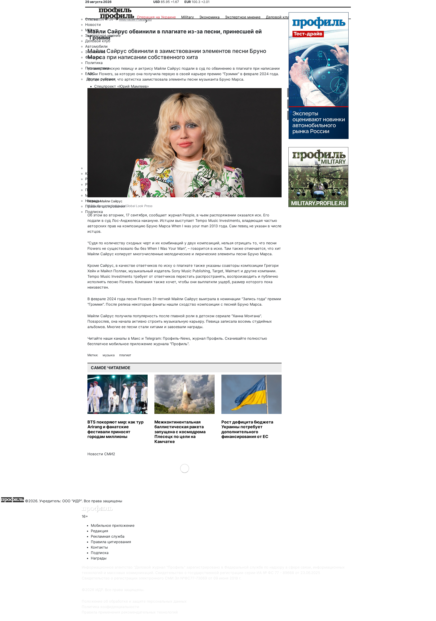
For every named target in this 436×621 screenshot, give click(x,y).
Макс (135, 338)
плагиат (125, 355)
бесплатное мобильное (108, 343)
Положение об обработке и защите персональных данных (134, 601)
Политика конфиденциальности (110, 606)
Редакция (99, 531)
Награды (99, 558)
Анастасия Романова (135, 19)
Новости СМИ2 (101, 454)
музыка (109, 355)
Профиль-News (176, 338)
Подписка (100, 552)
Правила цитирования (111, 541)
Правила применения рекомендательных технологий (130, 612)
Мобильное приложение (112, 525)
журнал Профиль (207, 338)
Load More (184, 468)
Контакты (99, 547)
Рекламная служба (107, 536)
